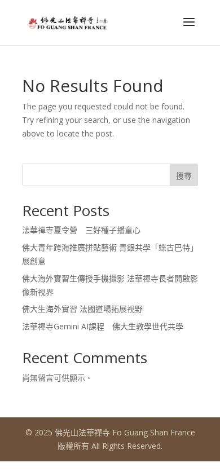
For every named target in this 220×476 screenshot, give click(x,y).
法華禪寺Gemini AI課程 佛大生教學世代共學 (102, 326)
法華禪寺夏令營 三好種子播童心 (81, 229)
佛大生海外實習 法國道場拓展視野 (82, 308)
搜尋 (184, 175)
